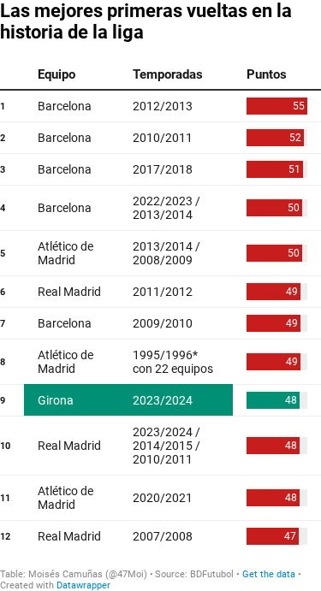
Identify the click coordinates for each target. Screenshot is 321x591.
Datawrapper (83, 585)
